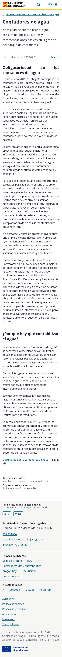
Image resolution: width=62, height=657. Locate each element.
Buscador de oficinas (15, 544)
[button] (38, 4)
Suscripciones (10, 624)
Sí (8, 513)
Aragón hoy (10, 571)
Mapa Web (8, 619)
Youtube (29, 589)
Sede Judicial (28, 571)
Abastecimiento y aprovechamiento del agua (26, 481)
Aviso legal (8, 599)
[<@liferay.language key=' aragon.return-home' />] (14, 4)
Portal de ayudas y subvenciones (22, 566)
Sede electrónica (12, 560)
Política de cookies (13, 604)
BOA (29, 560)
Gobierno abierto (13, 576)
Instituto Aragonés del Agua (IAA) (20, 488)
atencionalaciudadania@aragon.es (23, 539)
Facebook (14, 589)
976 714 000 (10, 534)
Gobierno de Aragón (14, 636)
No (19, 513)
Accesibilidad (9, 614)
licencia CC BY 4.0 (40, 632)
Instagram (45, 589)
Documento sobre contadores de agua (25, 459)
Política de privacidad (14, 609)
